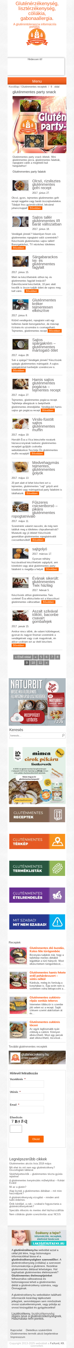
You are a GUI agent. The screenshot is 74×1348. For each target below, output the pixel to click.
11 (40, 662)
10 (33, 662)
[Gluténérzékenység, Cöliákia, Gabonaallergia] (37, 34)
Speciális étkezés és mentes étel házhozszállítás (36, 1210)
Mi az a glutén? (17, 1186)
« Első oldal (23, 657)
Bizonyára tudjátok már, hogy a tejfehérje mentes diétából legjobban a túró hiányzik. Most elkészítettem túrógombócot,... (47, 955)
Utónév (15, 1092)
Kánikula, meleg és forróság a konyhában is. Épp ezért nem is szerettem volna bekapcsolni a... (48, 980)
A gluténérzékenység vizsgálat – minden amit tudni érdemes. (34, 1198)
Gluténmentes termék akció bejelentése (34, 1333)
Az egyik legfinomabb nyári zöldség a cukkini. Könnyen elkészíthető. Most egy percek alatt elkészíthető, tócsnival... (46, 1029)
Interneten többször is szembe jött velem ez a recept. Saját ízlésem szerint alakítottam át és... (46, 1005)
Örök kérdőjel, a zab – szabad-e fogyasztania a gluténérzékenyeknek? (35, 1205)
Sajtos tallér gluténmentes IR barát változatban (46, 220)
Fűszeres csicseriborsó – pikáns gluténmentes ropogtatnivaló (34, 509)
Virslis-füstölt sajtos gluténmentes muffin (43, 424)
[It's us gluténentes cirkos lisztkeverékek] (37, 748)
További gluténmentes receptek (28, 1046)
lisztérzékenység (42, 1313)
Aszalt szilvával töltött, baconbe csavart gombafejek (45, 616)
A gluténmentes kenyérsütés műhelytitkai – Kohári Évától (37, 1181)
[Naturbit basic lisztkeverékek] (37, 679)
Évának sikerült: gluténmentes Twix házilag (45, 581)
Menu (37, 81)
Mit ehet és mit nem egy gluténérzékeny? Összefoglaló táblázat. (32, 1168)
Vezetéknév (17, 1079)
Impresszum (17, 1336)
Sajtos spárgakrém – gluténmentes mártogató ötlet (45, 345)
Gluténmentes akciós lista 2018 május (30, 1163)
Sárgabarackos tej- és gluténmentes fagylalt (45, 262)
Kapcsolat (16, 1330)
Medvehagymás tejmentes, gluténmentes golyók (45, 467)
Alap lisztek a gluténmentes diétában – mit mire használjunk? (35, 1192)
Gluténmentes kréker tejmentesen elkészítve (44, 305)
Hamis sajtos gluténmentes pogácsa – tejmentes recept (46, 385)
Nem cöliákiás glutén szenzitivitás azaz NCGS (35, 1214)
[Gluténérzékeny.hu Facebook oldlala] (37, 1052)
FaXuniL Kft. (57, 1343)
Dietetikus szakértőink (39, 1330)
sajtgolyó (39, 549)
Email (14, 1104)
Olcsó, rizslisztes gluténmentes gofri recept (46, 184)
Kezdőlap (14, 86)
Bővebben (35, 208)
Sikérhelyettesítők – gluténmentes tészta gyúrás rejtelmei (36, 1175)
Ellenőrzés (16, 1117)
